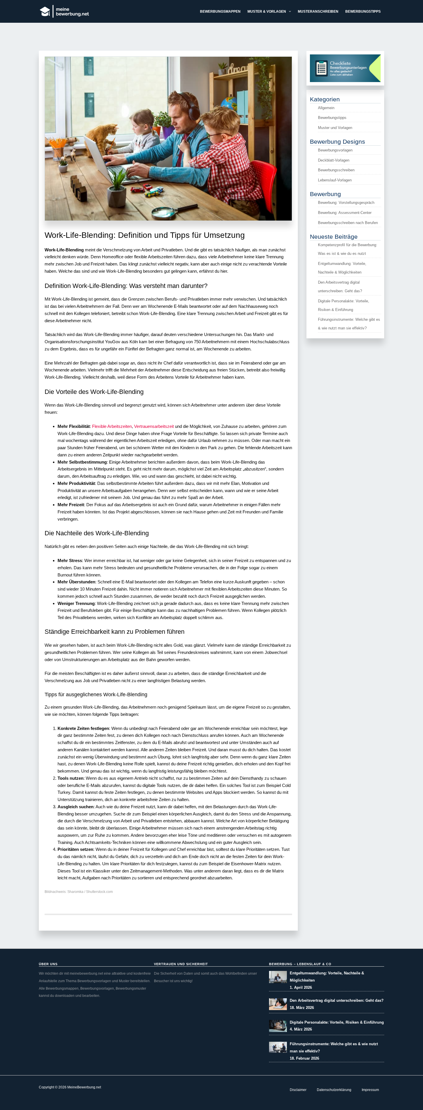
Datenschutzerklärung (334, 1090)
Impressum (370, 1090)
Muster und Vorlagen (335, 128)
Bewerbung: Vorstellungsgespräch (346, 202)
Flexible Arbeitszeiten (112, 426)
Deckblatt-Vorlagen (333, 160)
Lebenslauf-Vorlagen (335, 180)
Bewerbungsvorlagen (335, 150)
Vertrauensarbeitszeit (154, 426)
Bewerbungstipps (332, 117)
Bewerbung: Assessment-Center (344, 212)
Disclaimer (298, 1090)
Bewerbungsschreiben (336, 170)
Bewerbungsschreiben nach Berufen (348, 223)
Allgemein (326, 108)
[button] (288, 11)
